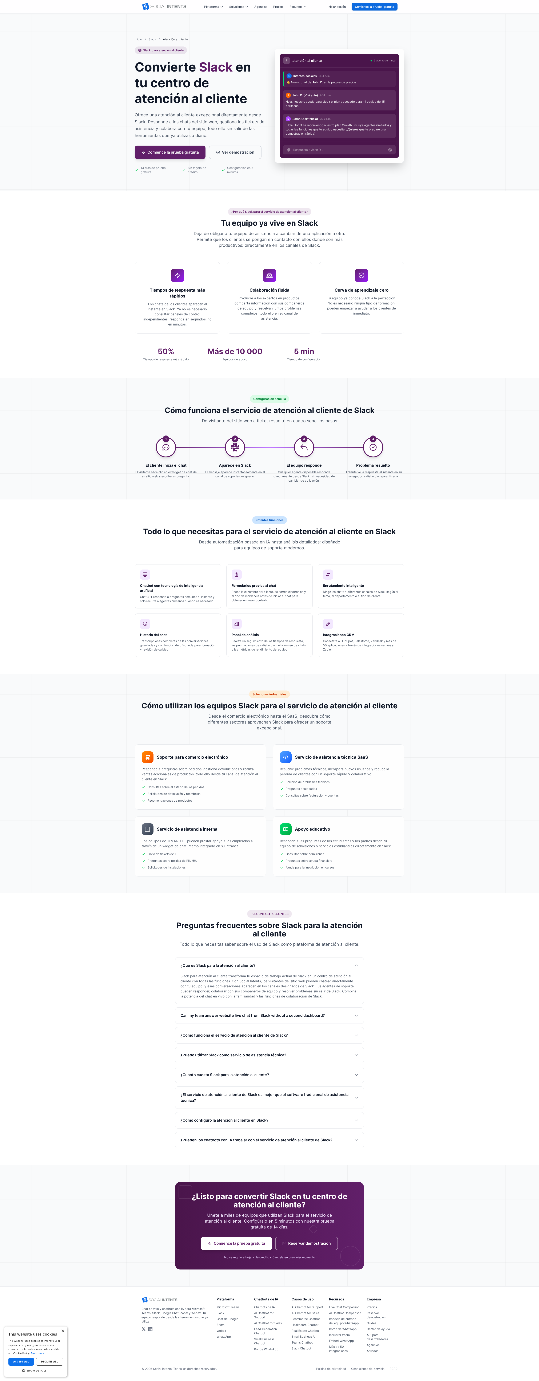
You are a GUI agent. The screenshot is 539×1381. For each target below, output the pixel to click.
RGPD (394, 1368)
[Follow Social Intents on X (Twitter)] (143, 1329)
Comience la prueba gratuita (374, 6)
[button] (35, 1370)
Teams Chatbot (302, 1342)
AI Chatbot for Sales (268, 1323)
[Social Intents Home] (164, 7)
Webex (221, 1330)
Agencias (260, 6)
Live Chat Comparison (344, 1307)
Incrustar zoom (339, 1335)
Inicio (138, 39)
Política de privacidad (331, 1368)
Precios (278, 6)
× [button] (62, 1331)
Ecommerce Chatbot (306, 1319)
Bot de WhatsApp (266, 1349)
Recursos (296, 6)
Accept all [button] (21, 1361)
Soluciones (236, 6)
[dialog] (35, 1352)
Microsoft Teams (228, 1307)
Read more (37, 1353)
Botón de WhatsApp (343, 1329)
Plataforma (211, 6)
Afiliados (372, 1351)
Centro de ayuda (378, 1329)
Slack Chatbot (301, 1348)
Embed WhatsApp (341, 1340)
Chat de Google (227, 1319)
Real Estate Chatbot (305, 1330)
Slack (152, 39)
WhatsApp (224, 1336)
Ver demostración (238, 152)
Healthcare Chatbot (305, 1325)
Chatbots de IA (264, 1307)
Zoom (220, 1325)
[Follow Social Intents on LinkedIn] (150, 1329)
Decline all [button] (49, 1361)
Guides (371, 1323)
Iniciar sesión (337, 6)
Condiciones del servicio (367, 1368)
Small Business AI (303, 1336)
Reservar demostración (309, 1243)
